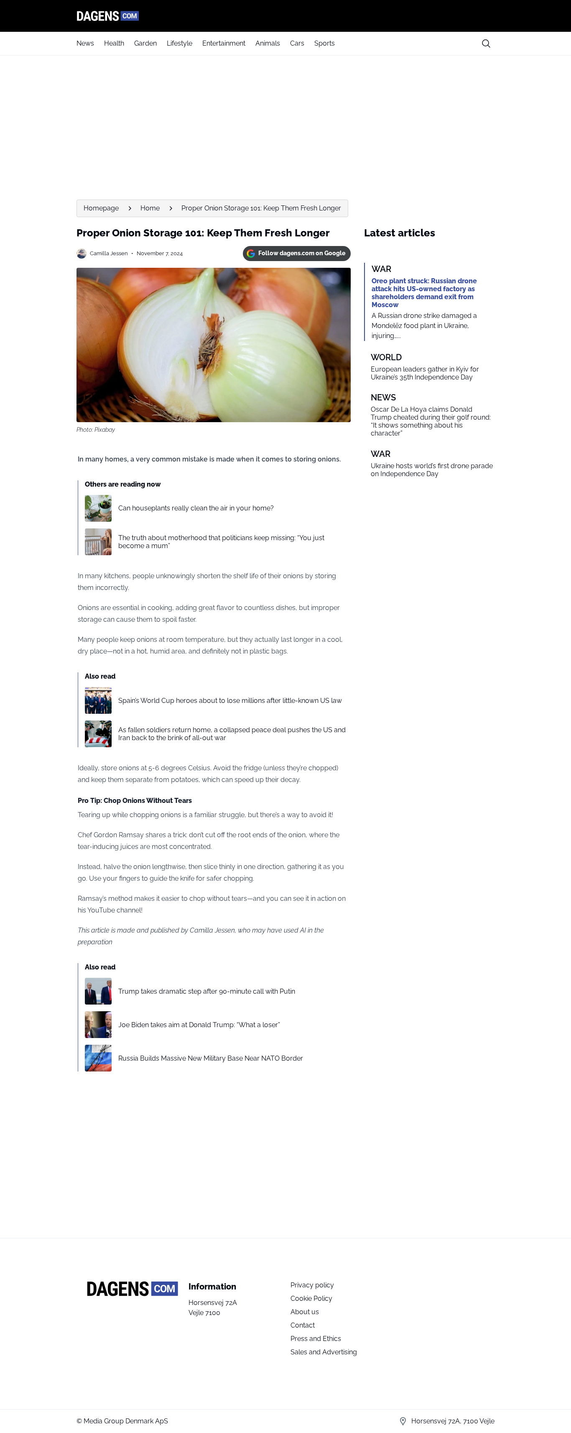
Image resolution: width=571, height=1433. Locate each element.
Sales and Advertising (324, 1352)
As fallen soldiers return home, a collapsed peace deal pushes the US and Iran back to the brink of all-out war (232, 734)
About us (305, 1312)
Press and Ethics (316, 1339)
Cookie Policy (311, 1298)
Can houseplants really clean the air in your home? (196, 508)
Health (114, 43)
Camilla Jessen (109, 253)
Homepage (101, 208)
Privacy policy (312, 1285)
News (85, 43)
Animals (267, 43)
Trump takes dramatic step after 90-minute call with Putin (206, 991)
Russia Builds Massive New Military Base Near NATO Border (210, 1058)
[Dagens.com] (285, 16)
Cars (297, 43)
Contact (303, 1325)
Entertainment (223, 43)
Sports (324, 43)
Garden (145, 43)
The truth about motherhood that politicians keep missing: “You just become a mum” (221, 542)
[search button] (486, 43)
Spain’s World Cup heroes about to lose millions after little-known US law (230, 701)
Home (150, 208)
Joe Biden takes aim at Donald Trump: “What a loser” (199, 1025)
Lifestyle (179, 43)
